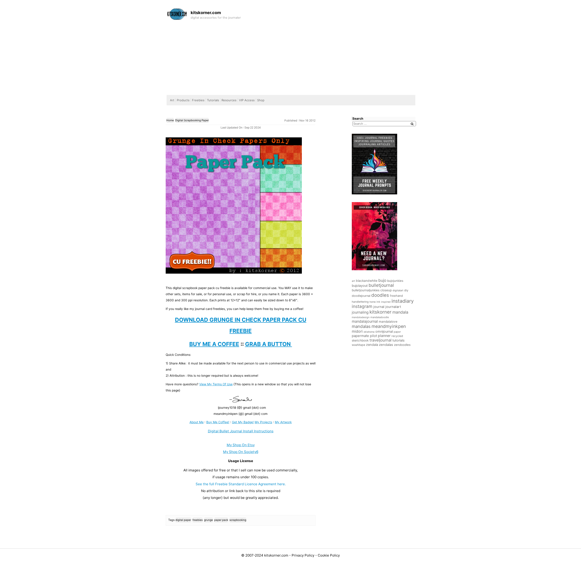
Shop (260, 100)
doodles (380, 295)
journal (378, 307)
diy (406, 290)
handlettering (360, 301)
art (353, 280)
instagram (362, 306)
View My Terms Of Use (216, 384)
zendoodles (402, 345)
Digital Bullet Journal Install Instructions (240, 431)
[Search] (412, 124)
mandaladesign (360, 317)
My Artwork (283, 422)
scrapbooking (237, 520)
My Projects (263, 422)
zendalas (386, 345)
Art (172, 100)
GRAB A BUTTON (268, 344)
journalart (393, 307)
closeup (386, 290)
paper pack (221, 520)
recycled (397, 336)
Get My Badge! (243, 422)
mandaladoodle (379, 317)
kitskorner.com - (278, 555)
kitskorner (380, 312)
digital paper (183, 520)
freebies (197, 520)
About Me (197, 422)
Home (170, 120)
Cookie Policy (329, 555)
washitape (358, 345)
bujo (382, 280)
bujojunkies (395, 280)
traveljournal (380, 340)
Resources (229, 100)
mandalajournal (365, 321)
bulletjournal (381, 285)
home (372, 301)
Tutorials (213, 100)
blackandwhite (366, 280)
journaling (360, 312)
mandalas (361, 326)
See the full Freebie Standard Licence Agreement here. (241, 484)
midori (357, 331)
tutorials (398, 340)
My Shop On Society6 (240, 452)
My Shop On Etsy (241, 445)
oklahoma (369, 331)
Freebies (198, 100)
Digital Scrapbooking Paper (192, 120)
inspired (386, 301)
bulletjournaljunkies (365, 290)
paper (397, 331)
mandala (400, 312)
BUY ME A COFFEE (214, 344)
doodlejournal (361, 295)
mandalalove (388, 321)
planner (384, 336)
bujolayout (360, 286)
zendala (372, 345)
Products (183, 100)
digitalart (398, 290)
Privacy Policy (303, 555)
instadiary (402, 301)
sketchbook (360, 340)
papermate (360, 336)
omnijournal (384, 331)
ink (378, 301)
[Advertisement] (290, 56)
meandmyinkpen (389, 326)
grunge (208, 520)
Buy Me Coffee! (217, 422)
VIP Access (247, 100)
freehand (396, 295)
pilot (373, 336)
